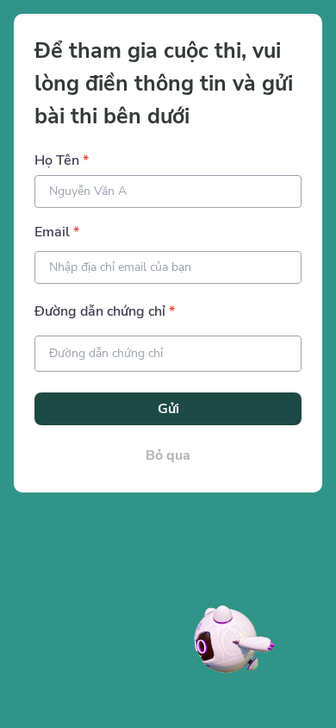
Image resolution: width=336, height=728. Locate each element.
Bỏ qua (168, 455)
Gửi (168, 408)
